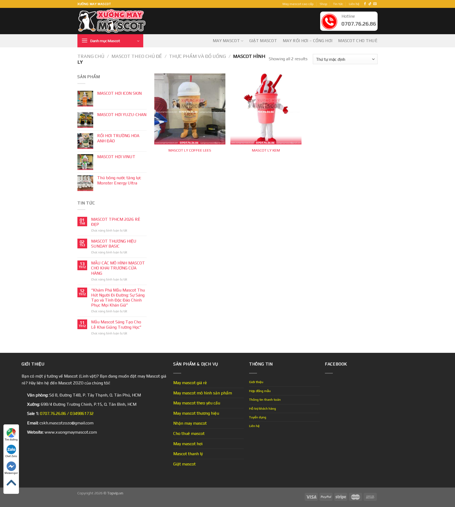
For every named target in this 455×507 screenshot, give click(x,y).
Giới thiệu (256, 382)
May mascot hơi (187, 443)
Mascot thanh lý (188, 453)
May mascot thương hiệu (196, 413)
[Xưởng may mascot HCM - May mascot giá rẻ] (112, 21)
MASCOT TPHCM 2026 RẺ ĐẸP (115, 222)
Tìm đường (11, 439)
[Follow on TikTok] (370, 4)
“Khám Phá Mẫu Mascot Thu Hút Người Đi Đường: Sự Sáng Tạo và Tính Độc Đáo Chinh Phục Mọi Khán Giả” (118, 298)
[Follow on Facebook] (365, 4)
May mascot (226, 40)
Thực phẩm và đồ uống (197, 56)
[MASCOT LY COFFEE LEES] (189, 108)
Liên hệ (354, 4)
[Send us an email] (375, 4)
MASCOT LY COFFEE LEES (190, 150)
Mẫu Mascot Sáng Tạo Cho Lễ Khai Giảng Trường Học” (116, 324)
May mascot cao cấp (298, 4)
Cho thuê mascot (189, 433)
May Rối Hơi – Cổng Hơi (307, 40)
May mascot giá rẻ (190, 382)
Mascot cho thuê (358, 40)
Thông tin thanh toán (265, 399)
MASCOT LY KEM (266, 150)
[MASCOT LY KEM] (265, 108)
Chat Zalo (11, 456)
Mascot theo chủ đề (136, 56)
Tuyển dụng (257, 417)
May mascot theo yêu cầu (196, 402)
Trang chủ (90, 56)
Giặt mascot (263, 40)
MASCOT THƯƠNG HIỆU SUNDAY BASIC (113, 244)
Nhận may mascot (190, 423)
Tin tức (338, 4)
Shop (323, 4)
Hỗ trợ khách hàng (262, 408)
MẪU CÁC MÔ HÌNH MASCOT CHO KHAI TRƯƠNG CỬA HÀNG (118, 267)
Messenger (11, 472)
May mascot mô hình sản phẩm (202, 392)
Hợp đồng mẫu (260, 391)
